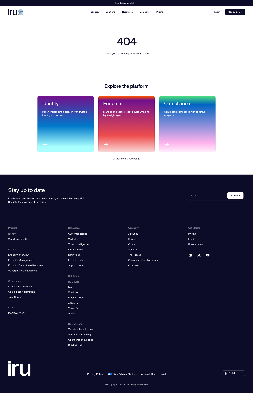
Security (132, 249)
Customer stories (77, 233)
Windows (73, 292)
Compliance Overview (20, 286)
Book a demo (235, 12)
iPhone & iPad (76, 297)
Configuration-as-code (80, 339)
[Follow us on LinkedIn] (190, 255)
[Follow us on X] (199, 255)
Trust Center (15, 297)
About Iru (133, 233)
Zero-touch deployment (81, 329)
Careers (132, 239)
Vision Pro (74, 308)
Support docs (75, 265)
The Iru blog (134, 254)
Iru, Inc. (126, 384)
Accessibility (148, 374)
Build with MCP (76, 345)
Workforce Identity (18, 239)
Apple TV (73, 302)
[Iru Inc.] (19, 368)
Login (217, 12)
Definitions (74, 254)
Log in (191, 239)
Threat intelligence (78, 244)
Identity (50, 104)
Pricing (159, 12)
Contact (132, 244)
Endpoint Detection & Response (25, 265)
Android (72, 313)
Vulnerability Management (22, 270)
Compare (133, 265)
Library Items (75, 249)
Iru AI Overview (16, 312)
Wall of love (74, 239)
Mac (70, 287)
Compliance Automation (21, 291)
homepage (134, 158)
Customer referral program (143, 260)
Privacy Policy (95, 374)
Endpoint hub (75, 260)
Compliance (177, 104)
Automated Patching (79, 334)
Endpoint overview (18, 254)
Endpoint (113, 104)
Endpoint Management (20, 260)
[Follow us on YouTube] (208, 255)
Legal (163, 374)
